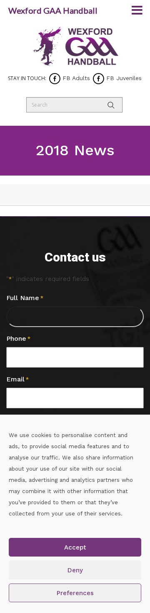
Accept (75, 547)
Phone (18, 338)
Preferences (75, 593)
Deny (75, 570)
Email (17, 379)
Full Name (24, 298)
